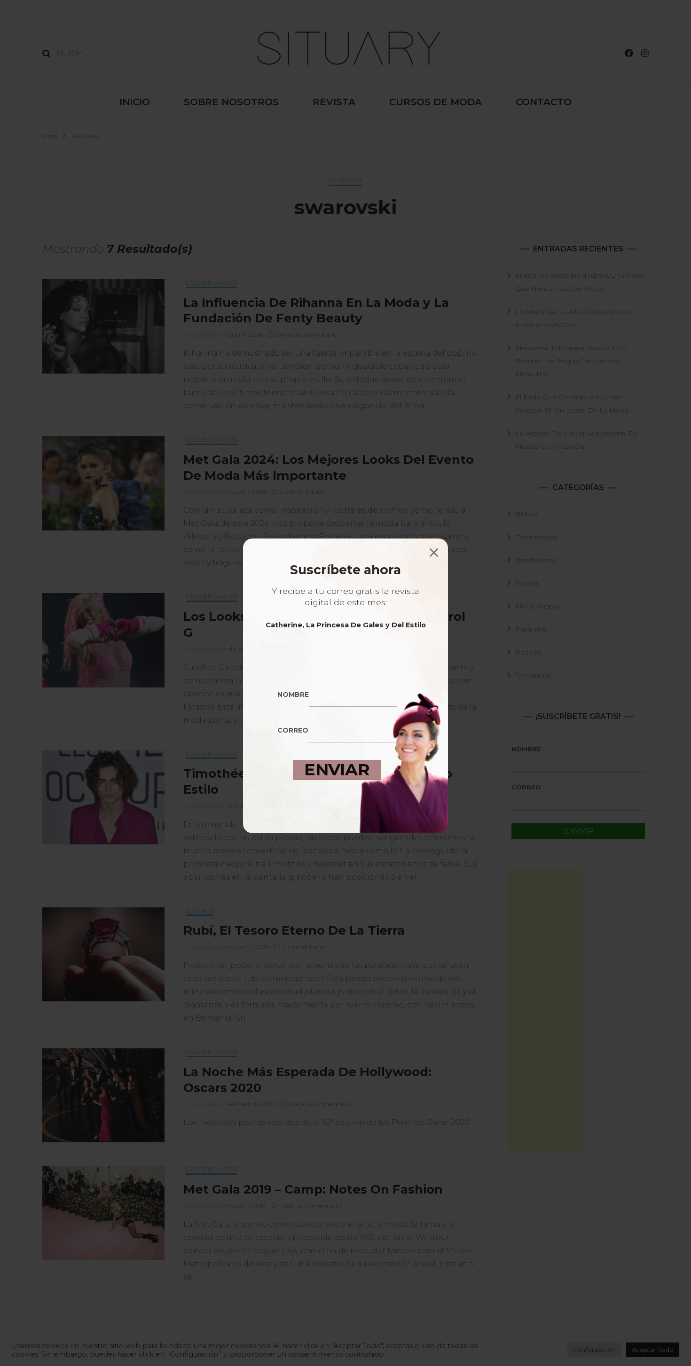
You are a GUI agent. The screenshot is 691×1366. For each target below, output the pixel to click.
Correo (292, 730)
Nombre (293, 694)
